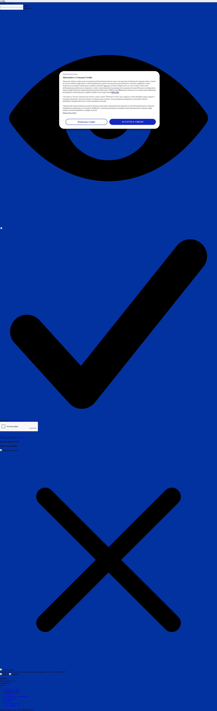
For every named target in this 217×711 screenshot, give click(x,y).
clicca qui (115, 92)
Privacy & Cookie (12, 690)
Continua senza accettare (70, 74)
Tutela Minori (10, 705)
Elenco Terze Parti (69, 113)
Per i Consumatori (12, 703)
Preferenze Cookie (86, 122)
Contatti (8, 701)
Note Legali (9, 694)
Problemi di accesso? (17, 421)
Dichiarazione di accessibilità (16, 696)
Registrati (20, 437)
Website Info (10, 699)
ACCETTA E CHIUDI (132, 122)
